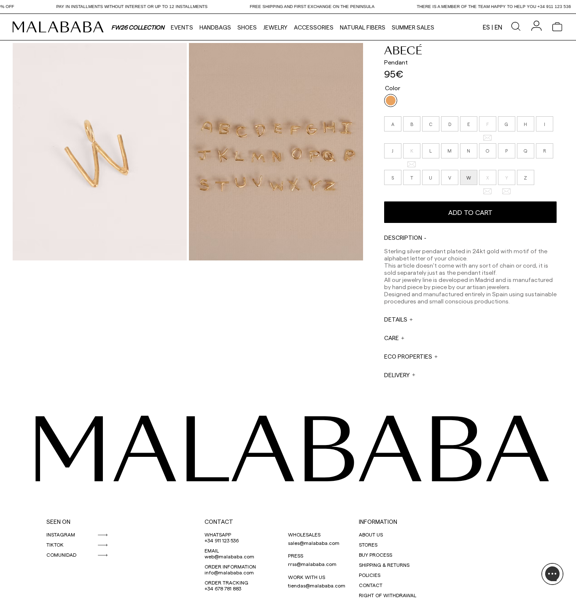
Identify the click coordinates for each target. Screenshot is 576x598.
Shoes (247, 27)
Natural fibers (362, 27)
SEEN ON (58, 521)
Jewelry (275, 27)
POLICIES (369, 575)
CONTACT (219, 521)
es (486, 27)
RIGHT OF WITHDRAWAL (387, 595)
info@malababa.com (229, 572)
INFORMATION (378, 521)
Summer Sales (413, 27)
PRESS (295, 555)
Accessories (314, 27)
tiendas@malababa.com (316, 585)
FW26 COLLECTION (137, 27)
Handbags (215, 27)
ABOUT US (371, 534)
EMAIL (212, 550)
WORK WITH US (306, 577)
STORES (368, 544)
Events (182, 27)
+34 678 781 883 (223, 588)
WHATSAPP (218, 534)
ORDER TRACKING (226, 582)
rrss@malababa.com (312, 564)
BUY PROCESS (375, 555)
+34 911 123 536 (222, 540)
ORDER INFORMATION (230, 566)
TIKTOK (55, 544)
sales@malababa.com (313, 543)
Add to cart (470, 212)
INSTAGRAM (60, 534)
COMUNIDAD (61, 555)
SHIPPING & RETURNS (384, 565)
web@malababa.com (229, 556)
